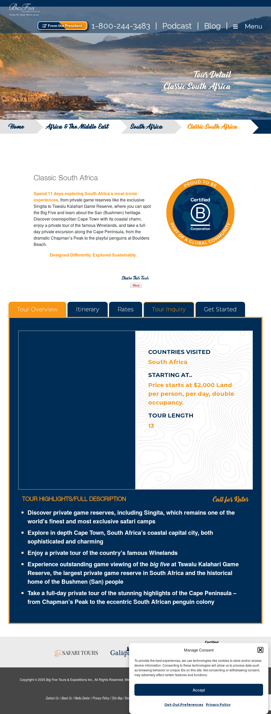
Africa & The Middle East (78, 127)
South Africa (147, 127)
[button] (260, 650)
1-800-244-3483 (121, 25)
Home (17, 127)
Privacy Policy (218, 705)
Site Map (117, 697)
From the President (64, 26)
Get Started (220, 309)
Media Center (82, 697)
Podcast (177, 25)
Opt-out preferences (183, 705)
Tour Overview (37, 309)
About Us (66, 697)
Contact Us (52, 697)
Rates (126, 309)
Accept (199, 690)
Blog (212, 25)
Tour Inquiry (169, 309)
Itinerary (87, 309)
